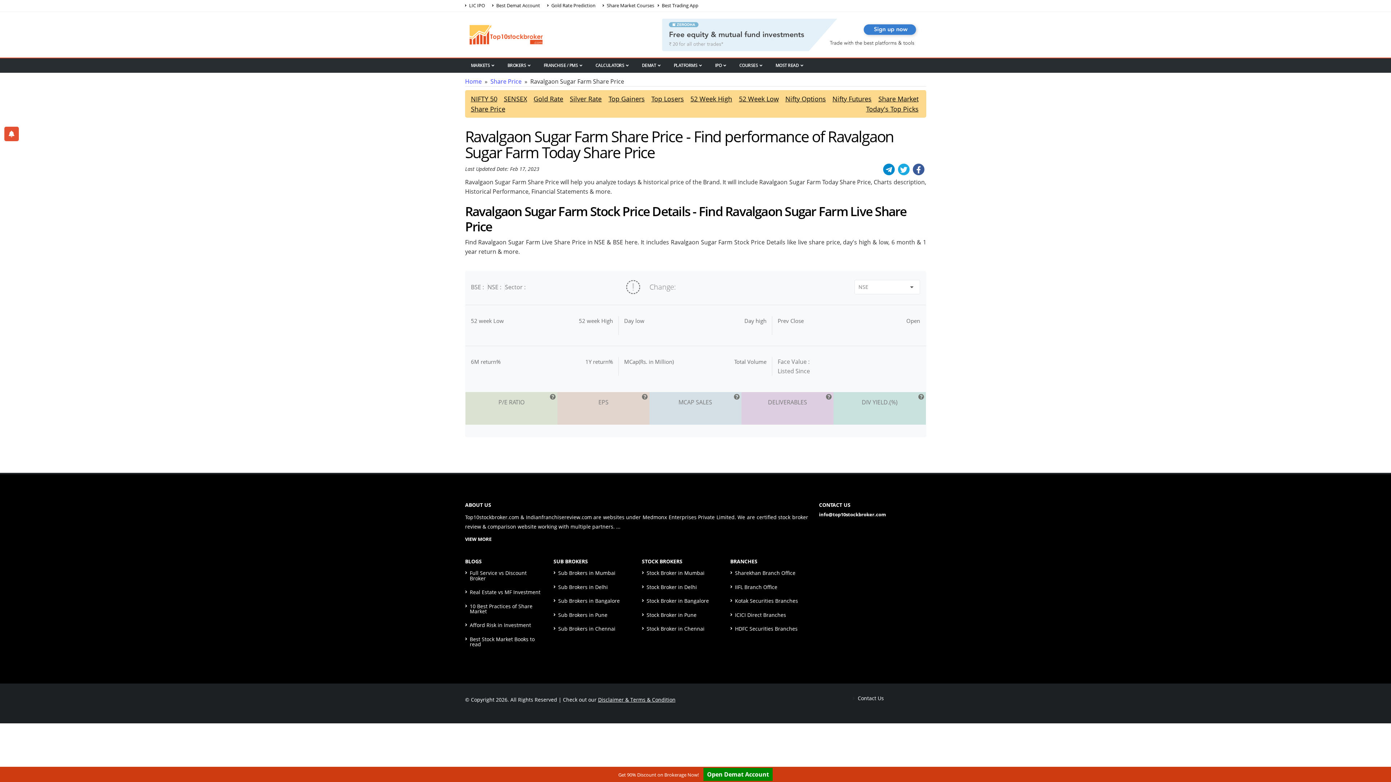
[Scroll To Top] (1378, 754)
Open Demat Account (738, 774)
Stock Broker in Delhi (672, 587)
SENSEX (515, 98)
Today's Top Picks (892, 109)
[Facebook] (918, 169)
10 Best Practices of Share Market (501, 609)
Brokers (516, 65)
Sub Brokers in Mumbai (586, 572)
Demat (649, 65)
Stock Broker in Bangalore (678, 600)
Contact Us (870, 698)
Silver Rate (586, 98)
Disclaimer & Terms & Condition (637, 699)
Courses (748, 65)
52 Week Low (759, 98)
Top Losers (667, 98)
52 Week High (711, 98)
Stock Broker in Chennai (676, 628)
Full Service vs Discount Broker (498, 575)
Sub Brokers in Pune (582, 614)
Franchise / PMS (561, 65)
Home (473, 81)
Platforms (686, 65)
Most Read (787, 65)
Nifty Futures (852, 98)
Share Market (898, 98)
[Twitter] (904, 169)
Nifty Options (805, 98)
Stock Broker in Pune (672, 614)
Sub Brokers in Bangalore (589, 600)
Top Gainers (627, 98)
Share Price (506, 81)
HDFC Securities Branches (766, 628)
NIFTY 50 (484, 98)
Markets (480, 65)
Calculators (610, 65)
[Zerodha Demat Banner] (794, 34)
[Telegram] (889, 169)
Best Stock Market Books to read (502, 642)
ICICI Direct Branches (760, 614)
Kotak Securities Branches (766, 600)
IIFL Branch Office (756, 587)
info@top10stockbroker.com (852, 514)
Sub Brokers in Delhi (583, 587)
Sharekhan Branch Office (765, 572)
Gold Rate (548, 98)
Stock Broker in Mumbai (676, 572)
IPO (718, 65)
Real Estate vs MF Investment (505, 592)
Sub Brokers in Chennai (586, 628)
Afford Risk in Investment (500, 625)
